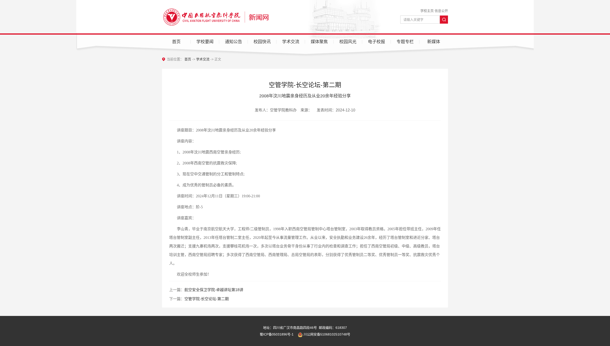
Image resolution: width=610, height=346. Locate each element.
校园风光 (347, 41)
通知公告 (233, 41)
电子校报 (376, 41)
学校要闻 (205, 41)
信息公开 (441, 11)
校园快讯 (262, 41)
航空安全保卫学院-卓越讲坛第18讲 (213, 290)
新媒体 (433, 41)
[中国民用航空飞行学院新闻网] (215, 17)
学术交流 (290, 41)
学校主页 (427, 11)
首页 (176, 41)
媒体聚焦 (319, 41)
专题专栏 (405, 41)
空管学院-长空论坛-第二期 (206, 299)
